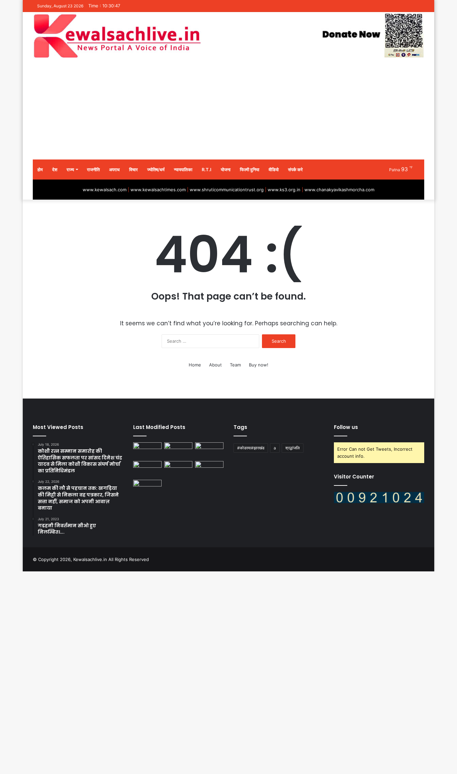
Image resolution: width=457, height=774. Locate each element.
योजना (226, 169)
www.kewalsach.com (104, 189)
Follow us (346, 427)
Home (195, 364)
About (215, 364)
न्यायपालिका (183, 169)
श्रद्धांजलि (292, 447)
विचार (133, 169)
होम (40, 169)
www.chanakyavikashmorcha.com (339, 189)
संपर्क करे (295, 169)
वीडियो (274, 169)
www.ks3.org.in (284, 189)
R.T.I (206, 169)
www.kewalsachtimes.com (158, 189)
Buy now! (258, 364)
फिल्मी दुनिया (249, 169)
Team (235, 364)
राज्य (70, 169)
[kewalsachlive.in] (228, 35)
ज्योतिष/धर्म (156, 169)
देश (54, 169)
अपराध (114, 169)
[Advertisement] (228, 109)
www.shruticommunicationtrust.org (227, 189)
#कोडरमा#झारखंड (250, 447)
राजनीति (93, 169)
